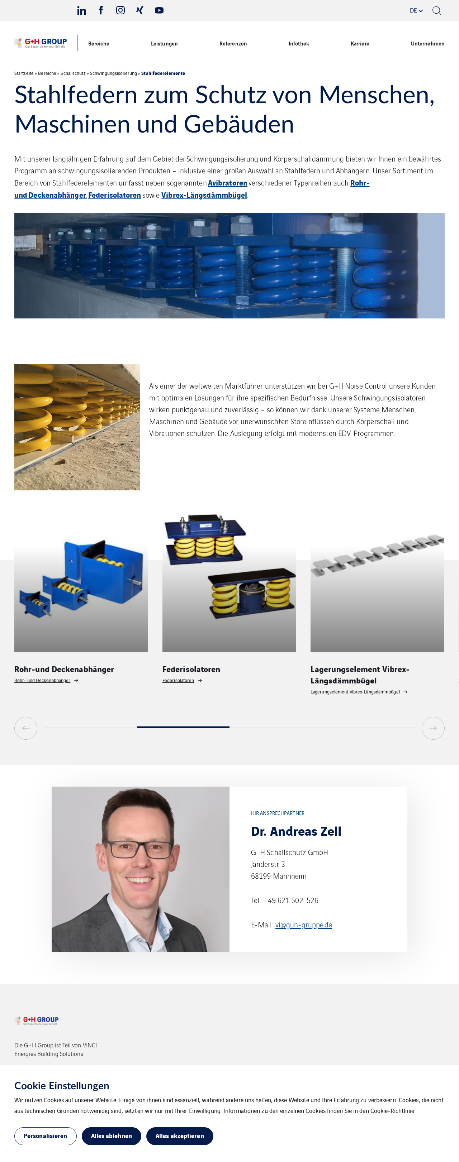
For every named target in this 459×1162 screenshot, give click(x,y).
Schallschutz (73, 72)
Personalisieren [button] (45, 1135)
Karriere (360, 43)
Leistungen (164, 43)
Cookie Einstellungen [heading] (61, 1086)
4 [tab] (368, 727)
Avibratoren (227, 182)
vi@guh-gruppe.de (303, 924)
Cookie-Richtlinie (392, 1110)
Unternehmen (428, 43)
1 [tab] (90, 727)
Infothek (299, 43)
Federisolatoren (114, 194)
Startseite (24, 72)
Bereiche (98, 43)
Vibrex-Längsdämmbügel (204, 194)
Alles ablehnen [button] (111, 1135)
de (413, 10)
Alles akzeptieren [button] (180, 1135)
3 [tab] (276, 727)
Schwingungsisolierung (113, 72)
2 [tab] (183, 727)
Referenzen (233, 43)
